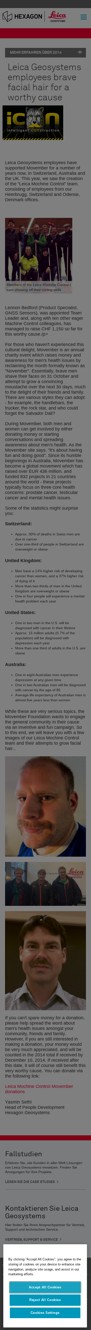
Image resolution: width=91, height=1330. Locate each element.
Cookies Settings (45, 1313)
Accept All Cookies (45, 1287)
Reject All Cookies (45, 1300)
